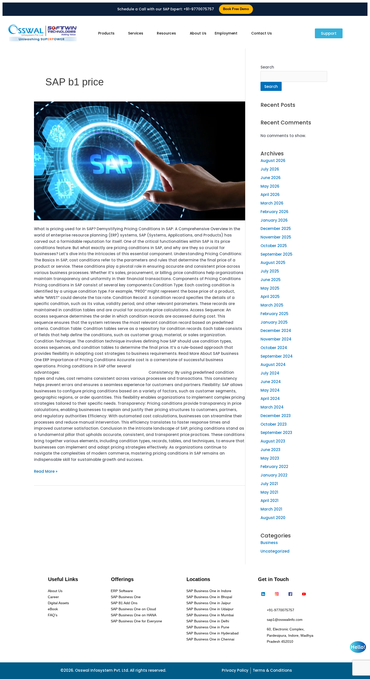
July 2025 (270, 271)
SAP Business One (126, 597)
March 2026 (272, 203)
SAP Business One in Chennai (210, 639)
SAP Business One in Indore (208, 591)
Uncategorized (275, 551)
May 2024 (270, 390)
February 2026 (274, 211)
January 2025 (274, 322)
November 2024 (276, 339)
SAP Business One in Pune (207, 627)
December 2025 (276, 228)
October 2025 (274, 245)
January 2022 (274, 475)
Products (106, 33)
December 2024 (276, 330)
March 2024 (272, 407)
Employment (226, 33)
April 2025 (270, 296)
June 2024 (271, 381)
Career (53, 597)
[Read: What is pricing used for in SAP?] (139, 160)
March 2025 (272, 305)
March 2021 (271, 509)
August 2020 (273, 517)
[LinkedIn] (263, 594)
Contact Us (261, 33)
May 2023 (270, 458)
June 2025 (271, 279)
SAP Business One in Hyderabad (212, 633)
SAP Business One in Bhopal (209, 597)
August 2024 (273, 364)
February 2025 (274, 313)
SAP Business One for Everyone (136, 621)
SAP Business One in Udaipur (210, 609)
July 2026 (270, 169)
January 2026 (274, 220)
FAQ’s (52, 615)
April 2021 (269, 500)
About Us (198, 33)
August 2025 (273, 262)
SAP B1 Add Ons (124, 603)
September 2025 (276, 254)
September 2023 (276, 432)
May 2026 (270, 186)
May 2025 (270, 288)
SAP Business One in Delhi (207, 621)
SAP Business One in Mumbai (210, 615)
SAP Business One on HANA (133, 615)
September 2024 (277, 356)
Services (135, 33)
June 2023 (270, 449)
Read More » (45, 471)
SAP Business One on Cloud (133, 609)
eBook (53, 609)
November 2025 (276, 237)
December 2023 (276, 415)
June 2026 (271, 177)
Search (267, 67)
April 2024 (270, 398)
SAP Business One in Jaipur (208, 603)
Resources (166, 33)
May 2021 (269, 492)
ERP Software (122, 591)
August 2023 (273, 441)
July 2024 (270, 373)
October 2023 (274, 424)
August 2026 (273, 160)
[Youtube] (304, 594)
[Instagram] (277, 594)
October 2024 (274, 347)
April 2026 (270, 194)
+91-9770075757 (198, 9)
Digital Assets (58, 603)
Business (269, 542)
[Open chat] (358, 647)
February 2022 (274, 466)
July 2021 (269, 483)
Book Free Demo (236, 9)
